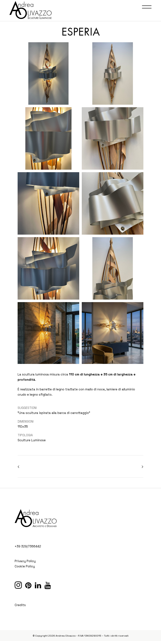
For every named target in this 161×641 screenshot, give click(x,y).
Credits (20, 605)
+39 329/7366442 (28, 546)
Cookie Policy (25, 566)
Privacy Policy (25, 561)
